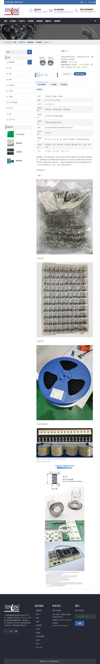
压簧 (10, 68)
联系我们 (57, 21)
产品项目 (31, 21)
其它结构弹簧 (13, 102)
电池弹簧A (19, 152)
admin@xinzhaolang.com (63, 12)
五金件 (11, 91)
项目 (10, 114)
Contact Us (67, 74)
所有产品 (22, 42)
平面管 (11, 97)
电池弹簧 (11, 85)
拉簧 (10, 74)
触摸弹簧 (30, 42)
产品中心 (22, 21)
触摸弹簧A (19, 161)
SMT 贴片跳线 (20, 134)
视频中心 (48, 21)
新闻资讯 (40, 21)
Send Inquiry (80, 74)
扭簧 (10, 79)
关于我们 (13, 21)
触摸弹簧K (19, 143)
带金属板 (39, 42)
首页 (5, 21)
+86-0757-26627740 (88, 12)
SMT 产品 (12, 120)
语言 (81, 2)
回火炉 (11, 108)
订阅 (79, 623)
